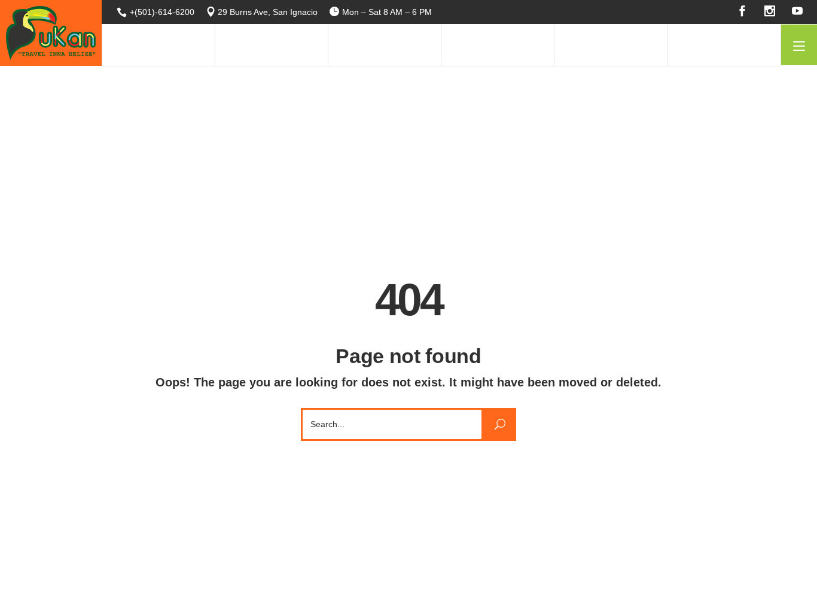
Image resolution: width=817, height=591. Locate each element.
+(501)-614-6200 (162, 12)
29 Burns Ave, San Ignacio (268, 12)
